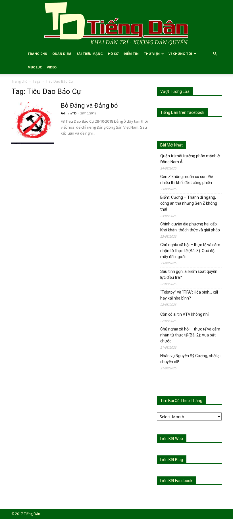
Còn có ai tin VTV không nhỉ (184, 314)
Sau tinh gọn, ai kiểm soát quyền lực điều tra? (188, 274)
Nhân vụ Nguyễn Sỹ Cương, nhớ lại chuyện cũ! (190, 358)
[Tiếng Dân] (116, 23)
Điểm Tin (131, 53)
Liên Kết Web (171, 438)
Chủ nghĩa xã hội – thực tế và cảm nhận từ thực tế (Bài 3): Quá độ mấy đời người (190, 250)
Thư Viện (152, 53)
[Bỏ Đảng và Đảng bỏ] (32, 123)
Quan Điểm (61, 53)
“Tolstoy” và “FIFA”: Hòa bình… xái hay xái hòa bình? (189, 295)
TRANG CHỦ (37, 53)
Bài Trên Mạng (89, 53)
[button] (215, 53)
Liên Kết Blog (171, 459)
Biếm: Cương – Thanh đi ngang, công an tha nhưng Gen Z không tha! (188, 203)
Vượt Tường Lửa (175, 91)
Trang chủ (19, 81)
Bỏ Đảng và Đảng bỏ (89, 105)
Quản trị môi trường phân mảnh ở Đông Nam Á (190, 159)
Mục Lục (35, 67)
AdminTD (68, 113)
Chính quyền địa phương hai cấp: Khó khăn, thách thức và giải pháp (190, 227)
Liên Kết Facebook (176, 480)
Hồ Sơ (113, 53)
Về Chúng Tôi (180, 53)
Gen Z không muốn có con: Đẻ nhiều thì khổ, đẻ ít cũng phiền (186, 179)
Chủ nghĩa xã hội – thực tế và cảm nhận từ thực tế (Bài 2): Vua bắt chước (190, 335)
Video (52, 67)
